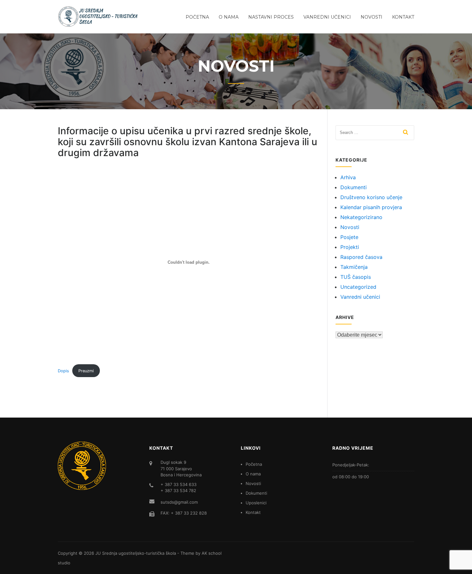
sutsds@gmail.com (179, 502)
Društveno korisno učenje (371, 197)
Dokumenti (353, 187)
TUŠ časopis (355, 277)
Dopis (63, 370)
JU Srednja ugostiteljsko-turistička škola (135, 553)
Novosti (371, 17)
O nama (229, 17)
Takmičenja (354, 267)
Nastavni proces (271, 17)
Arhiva (348, 177)
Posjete (349, 237)
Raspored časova (361, 257)
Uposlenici (256, 502)
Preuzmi (86, 370)
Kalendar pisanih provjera (371, 207)
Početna (197, 17)
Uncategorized (358, 287)
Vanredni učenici (327, 17)
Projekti (349, 247)
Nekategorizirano (361, 217)
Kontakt (403, 17)
